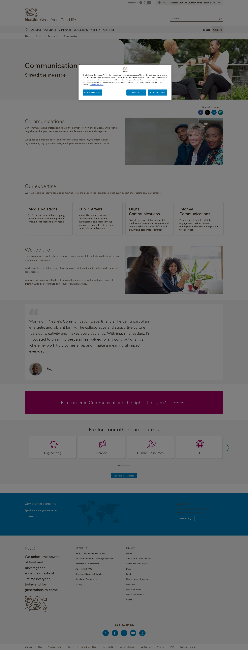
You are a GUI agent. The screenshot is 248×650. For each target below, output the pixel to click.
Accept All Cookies (157, 92)
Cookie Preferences (92, 92)
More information (96, 85)
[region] (125, 82)
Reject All (136, 92)
